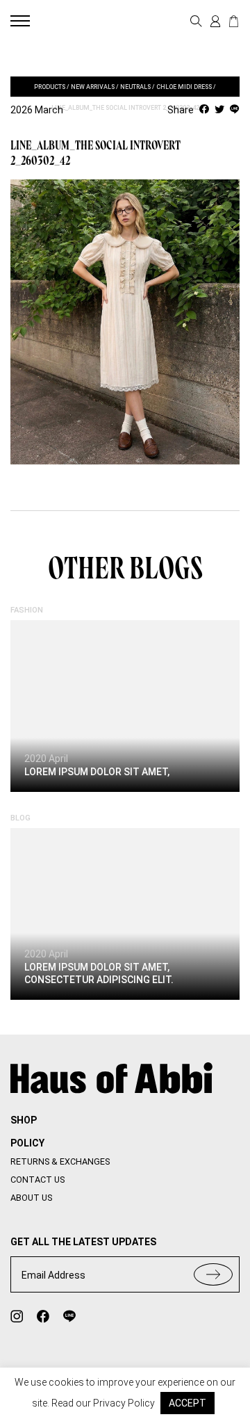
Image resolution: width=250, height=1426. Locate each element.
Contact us (37, 1179)
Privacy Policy (124, 1403)
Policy (27, 1143)
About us (31, 1197)
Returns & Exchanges (60, 1161)
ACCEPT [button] (187, 1403)
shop (23, 1120)
